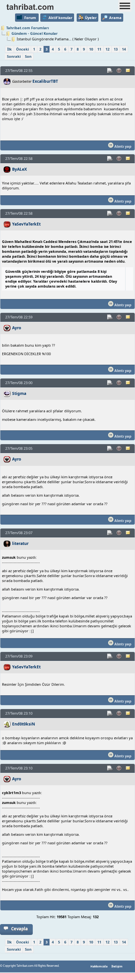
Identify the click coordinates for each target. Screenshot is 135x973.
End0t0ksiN (23, 724)
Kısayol (110, 70)
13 (116, 49)
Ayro (16, 328)
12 (107, 49)
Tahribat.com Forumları (27, 27)
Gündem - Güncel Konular (34, 33)
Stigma (19, 393)
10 (91, 49)
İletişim (117, 966)
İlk (9, 49)
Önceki (22, 49)
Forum (30, 17)
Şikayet (119, 70)
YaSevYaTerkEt (26, 224)
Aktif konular (60, 17)
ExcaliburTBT (45, 81)
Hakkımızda (98, 966)
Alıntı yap (122, 146)
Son (28, 56)
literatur (20, 543)
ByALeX (19, 169)
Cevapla (19, 929)
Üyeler (91, 17)
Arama (115, 17)
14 (124, 49)
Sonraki (14, 56)
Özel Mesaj (128, 70)
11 (99, 49)
